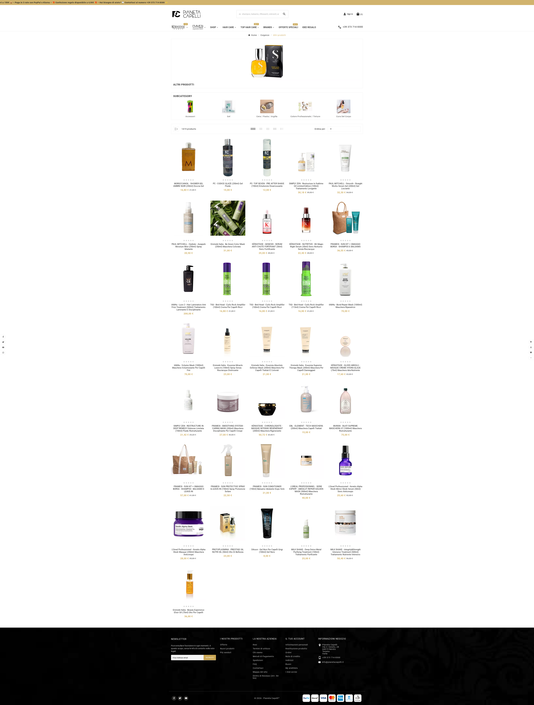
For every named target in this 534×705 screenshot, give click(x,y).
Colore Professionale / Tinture (305, 116)
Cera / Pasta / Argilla (266, 116)
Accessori (190, 116)
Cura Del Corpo (343, 116)
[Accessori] (190, 106)
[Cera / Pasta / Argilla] (267, 106)
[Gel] (228, 106)
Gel (228, 116)
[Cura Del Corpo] (343, 106)
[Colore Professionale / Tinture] (305, 106)
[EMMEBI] (199, 27)
